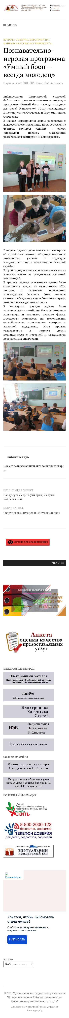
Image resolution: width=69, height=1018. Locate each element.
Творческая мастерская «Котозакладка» (31, 513)
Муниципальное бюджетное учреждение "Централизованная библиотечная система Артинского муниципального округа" (36, 997)
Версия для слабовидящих (30, 541)
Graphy (51, 1006)
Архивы (8, 959)
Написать (17, 939)
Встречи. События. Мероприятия (26, 39)
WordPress (31, 1006)
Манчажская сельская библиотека (27, 43)
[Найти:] (63, 25)
